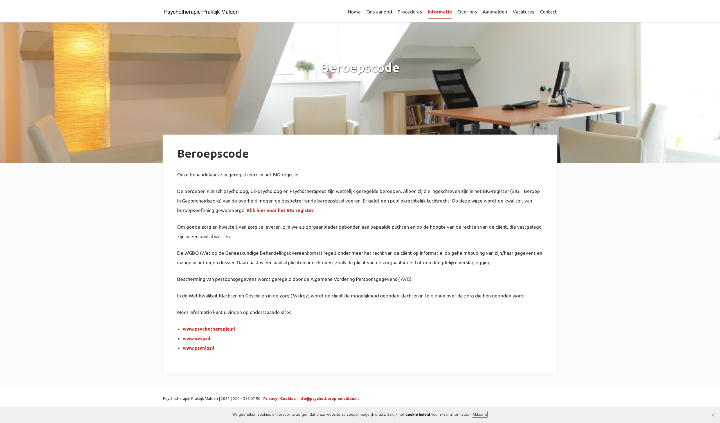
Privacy (270, 398)
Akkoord (479, 414)
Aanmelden (495, 11)
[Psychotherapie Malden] (201, 12)
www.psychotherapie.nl (209, 328)
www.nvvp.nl (196, 338)
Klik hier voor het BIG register (280, 210)
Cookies (288, 398)
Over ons (467, 11)
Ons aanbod (379, 11)
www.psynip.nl (198, 348)
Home (354, 11)
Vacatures (523, 11)
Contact (548, 11)
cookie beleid (418, 414)
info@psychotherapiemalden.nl (328, 398)
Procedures (410, 11)
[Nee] (713, 415)
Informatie (440, 11)
